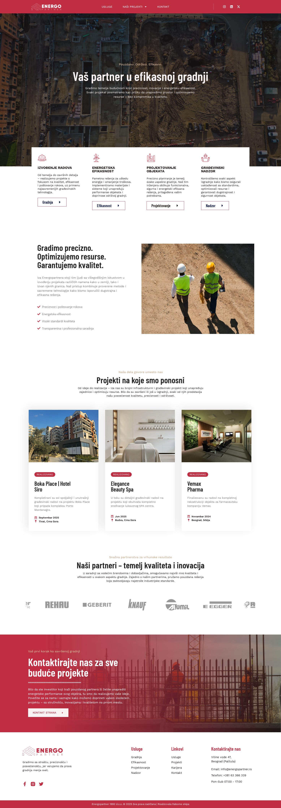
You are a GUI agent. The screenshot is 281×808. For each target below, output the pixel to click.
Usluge (107, 6)
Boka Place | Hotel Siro (52, 486)
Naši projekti (132, 6)
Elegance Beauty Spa (122, 486)
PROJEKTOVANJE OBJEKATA (161, 169)
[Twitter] (41, 784)
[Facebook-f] (25, 784)
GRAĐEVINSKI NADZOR (212, 169)
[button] (44, 474)
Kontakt (163, 6)
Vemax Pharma (195, 486)
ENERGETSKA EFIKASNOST (103, 169)
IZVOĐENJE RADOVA (55, 168)
